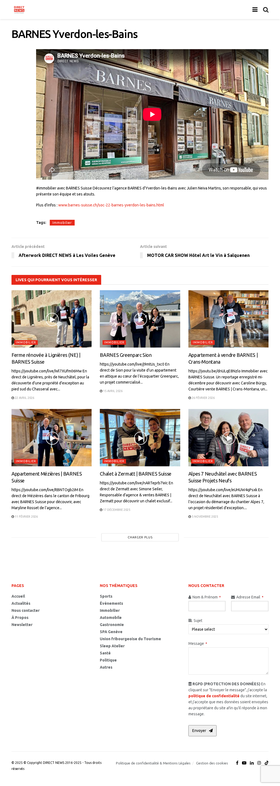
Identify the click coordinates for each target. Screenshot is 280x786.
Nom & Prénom (206, 597)
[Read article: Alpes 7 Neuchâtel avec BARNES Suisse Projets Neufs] (228, 437)
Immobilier (62, 222)
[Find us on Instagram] (259, 763)
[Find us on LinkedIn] (252, 763)
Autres (106, 667)
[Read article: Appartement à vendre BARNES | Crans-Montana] (228, 319)
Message (197, 643)
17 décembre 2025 (116, 509)
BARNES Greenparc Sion (125, 355)
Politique (108, 660)
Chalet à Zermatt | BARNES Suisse (135, 473)
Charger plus (140, 537)
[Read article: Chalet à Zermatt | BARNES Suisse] (140, 437)
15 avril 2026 (112, 391)
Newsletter (22, 624)
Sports (106, 596)
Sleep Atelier (112, 646)
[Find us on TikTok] (267, 763)
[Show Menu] (255, 9)
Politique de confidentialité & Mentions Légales (153, 763)
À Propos (19, 617)
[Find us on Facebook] (237, 763)
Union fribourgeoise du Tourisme (130, 639)
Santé (105, 653)
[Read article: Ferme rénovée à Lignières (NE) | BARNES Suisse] (51, 319)
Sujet (198, 620)
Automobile (111, 617)
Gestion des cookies (212, 763)
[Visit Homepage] (19, 9)
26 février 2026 (203, 397)
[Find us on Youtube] (244, 763)
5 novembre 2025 (204, 516)
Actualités (20, 603)
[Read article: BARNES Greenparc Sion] (140, 319)
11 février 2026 (26, 516)
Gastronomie (112, 624)
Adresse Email (249, 597)
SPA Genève (111, 632)
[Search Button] (266, 9)
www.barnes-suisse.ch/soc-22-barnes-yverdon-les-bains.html (111, 205)
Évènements (111, 603)
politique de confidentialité (214, 696)
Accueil (18, 596)
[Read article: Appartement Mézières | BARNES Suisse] (51, 437)
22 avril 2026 (24, 397)
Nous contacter (25, 610)
